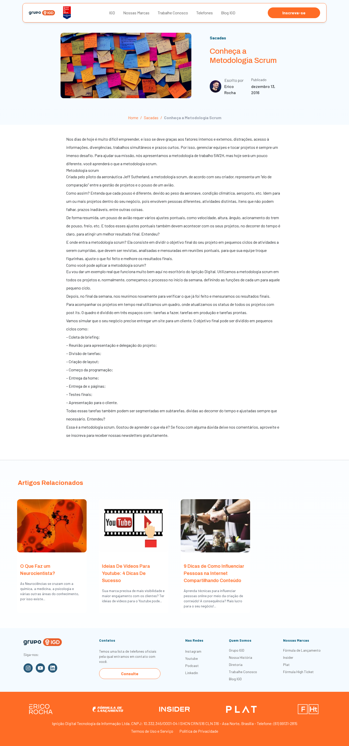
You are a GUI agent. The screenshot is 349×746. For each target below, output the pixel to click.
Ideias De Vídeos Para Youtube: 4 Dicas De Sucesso (126, 573)
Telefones (204, 12)
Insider (288, 657)
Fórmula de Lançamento (302, 650)
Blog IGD (228, 12)
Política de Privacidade (198, 731)
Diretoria (235, 664)
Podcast (192, 665)
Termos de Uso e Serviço (152, 731)
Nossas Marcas (136, 12)
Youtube (191, 658)
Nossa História (240, 657)
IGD (112, 12)
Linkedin (191, 673)
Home (133, 117)
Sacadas (218, 37)
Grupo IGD (236, 650)
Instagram (193, 651)
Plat (286, 664)
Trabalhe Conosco (173, 12)
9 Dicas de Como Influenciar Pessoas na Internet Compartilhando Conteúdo (214, 573)
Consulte (129, 673)
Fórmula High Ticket (298, 672)
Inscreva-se (294, 12)
